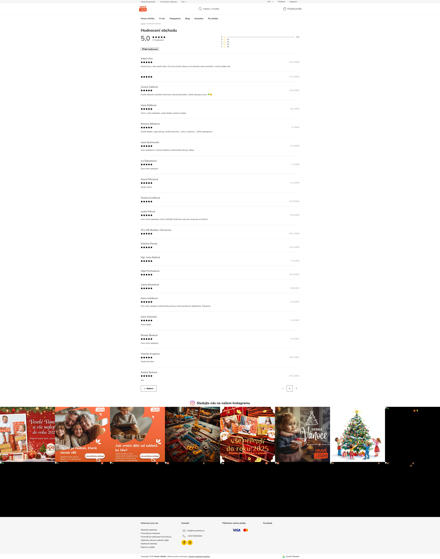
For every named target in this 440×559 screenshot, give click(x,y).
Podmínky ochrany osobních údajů (155, 540)
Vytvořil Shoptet (292, 556)
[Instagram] (190, 542)
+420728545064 (194, 536)
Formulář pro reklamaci (168, 2)
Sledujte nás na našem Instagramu (223, 403)
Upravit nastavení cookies (199, 556)
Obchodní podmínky (148, 2)
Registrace (293, 2)
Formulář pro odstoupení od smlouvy (156, 537)
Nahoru (150, 388)
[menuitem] (147, 18)
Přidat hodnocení (150, 49)
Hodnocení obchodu (149, 543)
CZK (269, 2)
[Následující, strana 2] (290, 389)
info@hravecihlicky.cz (196, 530)
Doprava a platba (148, 547)
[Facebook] (184, 542)
